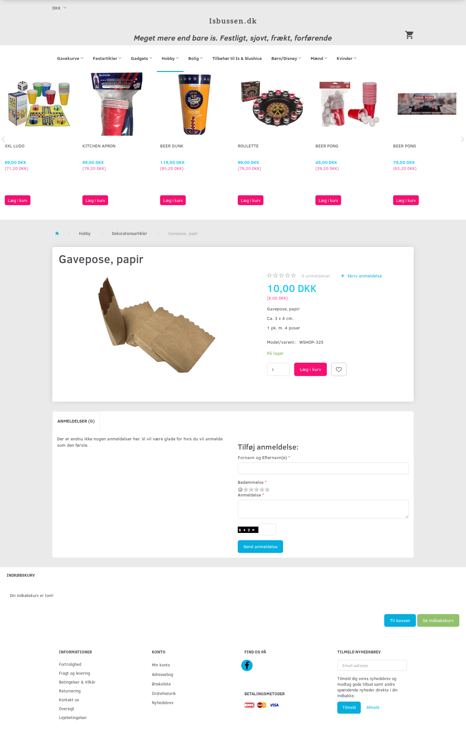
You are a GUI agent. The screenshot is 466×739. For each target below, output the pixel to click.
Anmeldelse (249, 495)
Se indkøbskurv (438, 620)
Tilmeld (349, 707)
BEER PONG (327, 146)
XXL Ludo (14, 146)
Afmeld (372, 707)
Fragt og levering (74, 673)
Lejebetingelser (73, 717)
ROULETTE (248, 146)
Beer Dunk (172, 146)
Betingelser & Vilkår (77, 681)
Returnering (70, 690)
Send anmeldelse (260, 546)
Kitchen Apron (98, 146)
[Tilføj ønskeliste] (338, 369)
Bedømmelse (250, 482)
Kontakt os (69, 699)
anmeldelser (315, 276)
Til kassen (400, 620)
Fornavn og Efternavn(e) (262, 457)
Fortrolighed (70, 664)
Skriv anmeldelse (364, 276)
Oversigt (66, 708)
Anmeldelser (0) (76, 421)
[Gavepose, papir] (141, 328)
